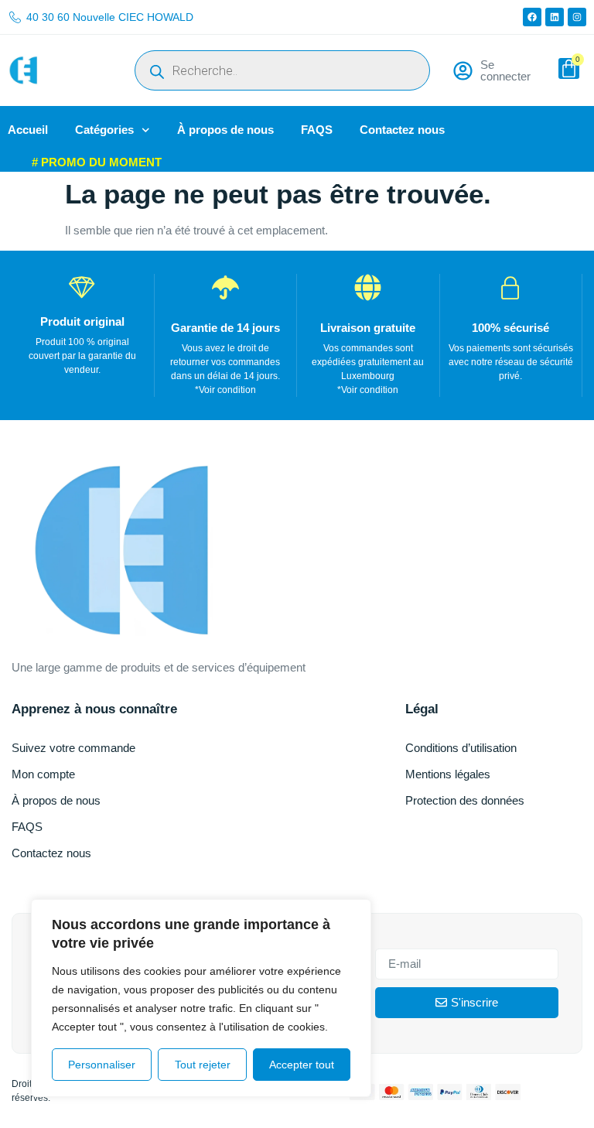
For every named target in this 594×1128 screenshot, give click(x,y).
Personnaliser (101, 1064)
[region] (201, 998)
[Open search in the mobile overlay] (282, 70)
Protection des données (464, 800)
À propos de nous (225, 129)
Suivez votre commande (73, 747)
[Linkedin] (554, 17)
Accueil (28, 129)
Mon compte (43, 774)
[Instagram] (577, 17)
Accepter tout (301, 1064)
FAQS (317, 129)
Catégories (104, 129)
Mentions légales (447, 774)
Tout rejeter (202, 1064)
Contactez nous (402, 129)
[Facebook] (532, 17)
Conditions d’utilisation (461, 747)
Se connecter (505, 70)
